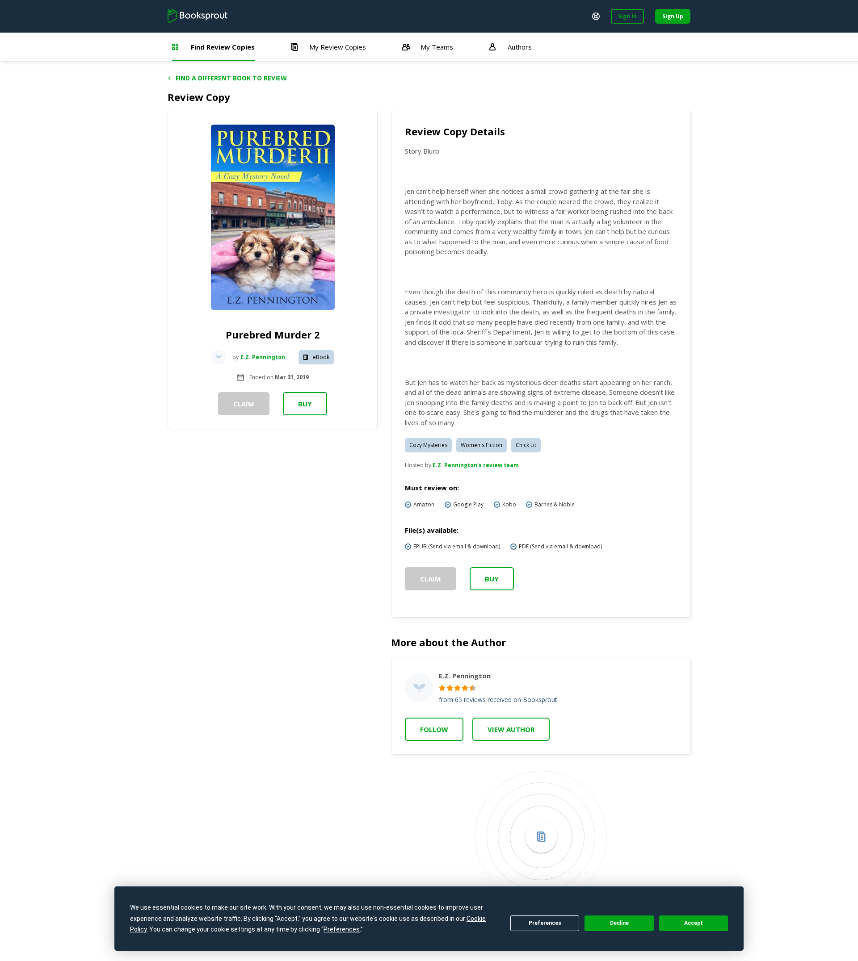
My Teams (437, 46)
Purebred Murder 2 (273, 334)
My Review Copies (337, 46)
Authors (520, 46)
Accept (693, 923)
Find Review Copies (223, 46)
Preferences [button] (342, 929)
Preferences (545, 923)
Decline (619, 923)
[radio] (442, 688)
